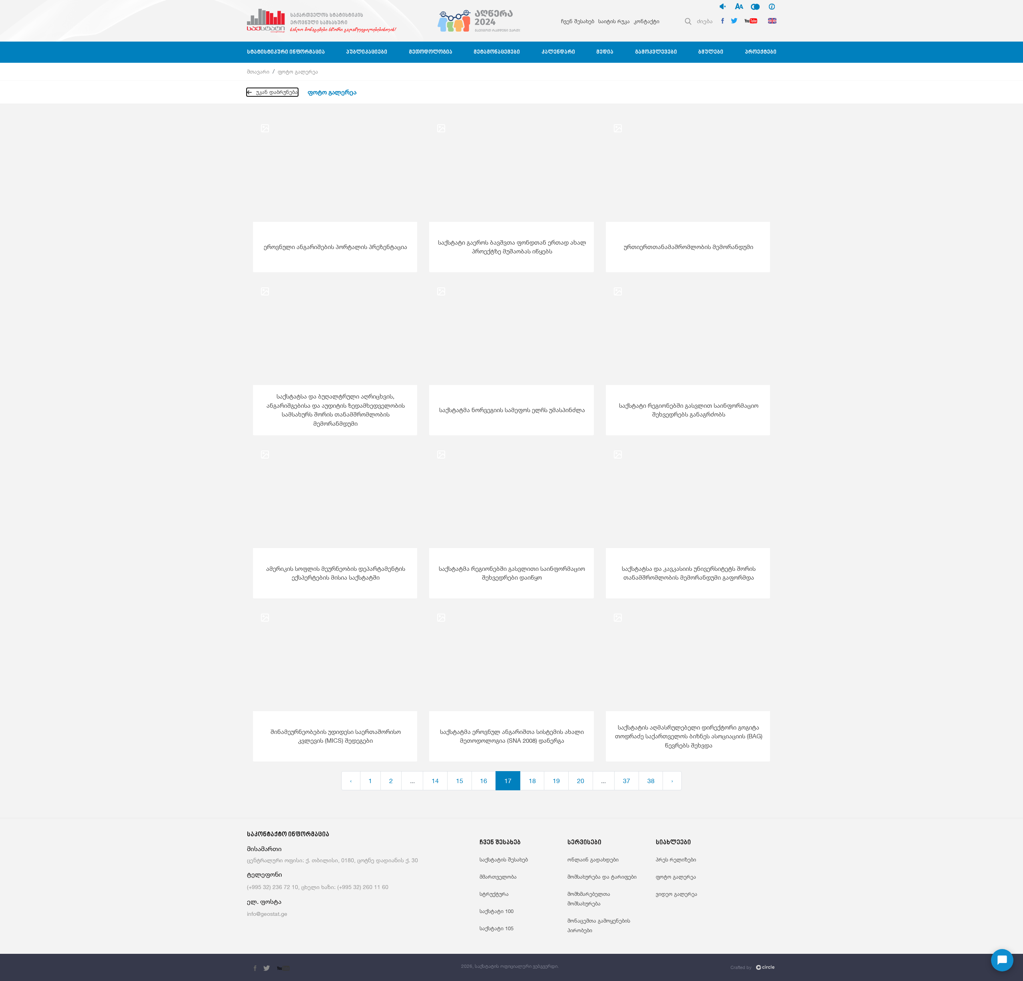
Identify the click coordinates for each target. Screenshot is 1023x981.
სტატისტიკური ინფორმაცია (286, 52)
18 (532, 781)
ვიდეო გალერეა (676, 894)
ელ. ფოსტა (264, 901)
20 (580, 781)
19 (556, 781)
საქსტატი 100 (496, 911)
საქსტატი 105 (496, 928)
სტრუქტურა (494, 894)
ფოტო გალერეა (298, 71)
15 (459, 781)
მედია (604, 52)
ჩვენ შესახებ (577, 21)
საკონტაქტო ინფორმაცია (288, 835)
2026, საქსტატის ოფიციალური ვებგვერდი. (510, 966)
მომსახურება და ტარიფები (602, 876)
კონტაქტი (646, 21)
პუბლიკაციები (366, 52)
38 (651, 781)
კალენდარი (558, 52)
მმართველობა (498, 876)
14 (435, 781)
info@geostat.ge (267, 913)
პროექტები (760, 52)
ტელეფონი (264, 874)
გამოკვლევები (656, 52)
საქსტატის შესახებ (504, 859)
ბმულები (710, 52)
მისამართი (264, 849)
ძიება (705, 21)
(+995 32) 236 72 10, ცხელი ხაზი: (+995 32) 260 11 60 (317, 886)
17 (508, 781)
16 (483, 781)
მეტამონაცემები (497, 52)
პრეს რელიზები (676, 859)
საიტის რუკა (614, 21)
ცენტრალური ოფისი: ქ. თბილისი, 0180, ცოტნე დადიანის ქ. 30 (332, 860)
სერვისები (584, 843)
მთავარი (258, 71)
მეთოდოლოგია (430, 52)
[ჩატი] (1002, 960)
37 (626, 781)
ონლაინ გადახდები (593, 859)
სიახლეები (673, 843)
